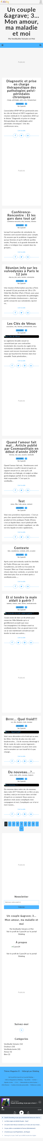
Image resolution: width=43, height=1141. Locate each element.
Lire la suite (21, 130)
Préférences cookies (35, 1085)
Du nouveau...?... (21, 772)
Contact (34, 1079)
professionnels (27, 326)
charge (9, 100)
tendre (24, 603)
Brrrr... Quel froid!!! (21, 719)
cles (15, 326)
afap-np (11, 277)
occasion (32, 551)
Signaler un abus (8, 1082)
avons (11, 775)
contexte (22, 551)
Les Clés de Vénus (21, 323)
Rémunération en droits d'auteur (28, 1082)
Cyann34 (22, 932)
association (9, 326)
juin (15, 277)
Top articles (27, 1079)
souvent (24, 455)
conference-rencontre (13, 221)
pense (24, 504)
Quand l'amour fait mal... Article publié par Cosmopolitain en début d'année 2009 (21, 447)
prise (25, 100)
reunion (23, 277)
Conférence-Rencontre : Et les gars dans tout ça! (21, 215)
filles (16, 504)
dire (15, 722)
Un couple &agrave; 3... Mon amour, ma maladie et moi (21, 22)
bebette (9, 603)
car (12, 722)
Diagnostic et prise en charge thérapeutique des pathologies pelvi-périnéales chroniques (21, 89)
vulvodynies (30, 277)
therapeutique (31, 100)
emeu (12, 504)
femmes (20, 326)
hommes (27, 221)
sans (19, 455)
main (19, 603)
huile (20, 504)
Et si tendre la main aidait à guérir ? (21, 599)
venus (35, 326)
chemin (14, 603)
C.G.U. (16, 1082)
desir (15, 775)
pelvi (21, 100)
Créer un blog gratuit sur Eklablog (13, 1079)
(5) (8, 1052)
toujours (30, 775)
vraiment (29, 504)
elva (22, 221)
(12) (13, 1044)
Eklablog (35, 1071)
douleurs (19, 722)
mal (16, 455)
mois (24, 722)
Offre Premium (5, 1085)
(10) (9, 1047)
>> (21, 829)
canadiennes (15, 551)
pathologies (15, 100)
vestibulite (31, 455)
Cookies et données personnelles (19, 1085)
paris (19, 277)
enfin (27, 551)
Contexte (21, 548)
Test (21, 501)
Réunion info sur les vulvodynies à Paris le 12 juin (21, 271)
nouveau (29, 722)
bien (9, 551)
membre (33, 221)
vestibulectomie (31, 603)
